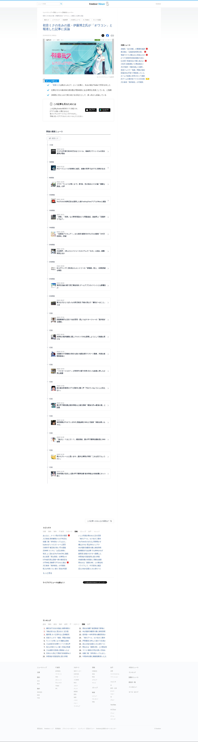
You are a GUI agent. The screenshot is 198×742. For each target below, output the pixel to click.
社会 (38, 681)
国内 (49, 531)
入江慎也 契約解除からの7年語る (55, 539)
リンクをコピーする (112, 35)
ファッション (114, 677)
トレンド (97, 531)
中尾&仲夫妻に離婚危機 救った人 (94, 656)
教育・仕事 (113, 688)
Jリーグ (76, 677)
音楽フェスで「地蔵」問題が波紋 (58, 638)
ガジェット (58, 680)
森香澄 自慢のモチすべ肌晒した (89, 554)
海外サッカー (77, 671)
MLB (75, 682)
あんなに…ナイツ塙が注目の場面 (55, 535)
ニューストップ (47, 12)
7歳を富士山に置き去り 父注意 (57, 631)
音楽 (93, 674)
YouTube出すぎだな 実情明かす (89, 542)
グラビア (94, 680)
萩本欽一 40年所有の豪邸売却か (94, 634)
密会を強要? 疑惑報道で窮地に (93, 628)
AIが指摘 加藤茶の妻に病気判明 (89, 547)
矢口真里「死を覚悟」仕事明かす (55, 557)
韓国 (38, 695)
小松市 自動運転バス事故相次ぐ (132, 64)
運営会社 (40, 728)
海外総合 (39, 692)
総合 (44, 624)
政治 (55, 624)
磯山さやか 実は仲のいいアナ (89, 545)
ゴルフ (76, 685)
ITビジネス (58, 682)
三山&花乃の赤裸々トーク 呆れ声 (58, 644)
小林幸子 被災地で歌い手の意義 (54, 547)
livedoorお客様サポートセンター (106, 728)
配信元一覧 (132, 682)
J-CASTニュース (75, 19)
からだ (112, 691)
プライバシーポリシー (69, 728)
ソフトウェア (56, 19)
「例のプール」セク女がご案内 (89, 539)
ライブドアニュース (97, 4)
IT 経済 (61, 531)
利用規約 (58, 728)
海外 (55, 531)
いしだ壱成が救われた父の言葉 (89, 535)
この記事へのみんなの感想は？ (98, 521)
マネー (112, 694)
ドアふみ (107, 4)
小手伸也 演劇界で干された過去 (54, 562)
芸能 (76, 531)
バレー (76, 703)
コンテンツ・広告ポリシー (86, 728)
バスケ (76, 700)
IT (70, 624)
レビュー (94, 696)
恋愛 (111, 671)
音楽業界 (65, 19)
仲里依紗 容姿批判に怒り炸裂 (89, 557)
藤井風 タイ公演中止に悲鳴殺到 (57, 634)
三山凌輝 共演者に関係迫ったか (57, 650)
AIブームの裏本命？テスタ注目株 (133, 79)
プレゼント (95, 699)
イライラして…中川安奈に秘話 (89, 565)
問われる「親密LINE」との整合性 (90, 562)
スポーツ (69, 531)
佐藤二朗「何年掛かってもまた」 (55, 542)
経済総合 (57, 671)
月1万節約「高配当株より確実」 (132, 67)
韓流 (93, 677)
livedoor (158, 4)
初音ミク (46, 19)
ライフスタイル (114, 674)
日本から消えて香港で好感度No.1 (58, 653)
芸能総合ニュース (67, 12)
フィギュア (77, 706)
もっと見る (47, 573)
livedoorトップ (49, 728)
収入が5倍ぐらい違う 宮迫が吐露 (55, 569)
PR (56, 688)
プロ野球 (76, 680)
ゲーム (112, 716)
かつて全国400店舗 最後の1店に (132, 58)
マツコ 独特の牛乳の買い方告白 (93, 650)
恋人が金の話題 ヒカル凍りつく (89, 569)
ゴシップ (83, 531)
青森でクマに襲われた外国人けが (133, 55)
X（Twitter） (86, 19)
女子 (89, 531)
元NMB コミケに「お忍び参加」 (54, 550)
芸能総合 (94, 671)
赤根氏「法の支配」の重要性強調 (133, 49)
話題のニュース (133, 677)
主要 (44, 531)
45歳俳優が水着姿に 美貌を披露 (90, 560)
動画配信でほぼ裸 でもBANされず (90, 550)
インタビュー (133, 687)
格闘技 (76, 691)
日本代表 (76, 674)
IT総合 (57, 685)
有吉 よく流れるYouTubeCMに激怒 (55, 554)
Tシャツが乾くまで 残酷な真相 (57, 641)
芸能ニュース (57, 12)
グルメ (112, 700)
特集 (93, 701)
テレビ (94, 682)
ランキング (132, 672)
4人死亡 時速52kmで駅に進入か (132, 61)
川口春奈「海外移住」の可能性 (54, 565)
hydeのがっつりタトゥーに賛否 (54, 545)
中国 (38, 698)
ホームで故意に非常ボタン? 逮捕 (133, 76)
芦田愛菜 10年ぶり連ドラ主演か (94, 641)
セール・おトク (133, 692)
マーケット (58, 674)
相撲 (75, 697)
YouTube (113, 705)
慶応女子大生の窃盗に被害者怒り (58, 628)
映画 (93, 692)
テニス (76, 688)
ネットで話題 (97, 19)
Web (56, 677)
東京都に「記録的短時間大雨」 (132, 52)
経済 (65, 624)
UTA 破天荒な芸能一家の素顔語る (55, 560)
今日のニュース (133, 667)
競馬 (75, 694)
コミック (113, 719)
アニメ (112, 713)
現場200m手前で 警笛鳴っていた (133, 73)
